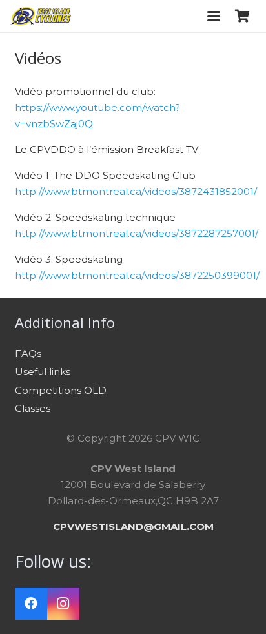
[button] (214, 16)
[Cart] (242, 16)
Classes (32, 408)
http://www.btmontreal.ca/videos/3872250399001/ (137, 275)
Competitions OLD (61, 390)
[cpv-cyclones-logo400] (41, 16)
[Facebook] (31, 604)
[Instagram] (63, 604)
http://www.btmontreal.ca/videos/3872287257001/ (136, 233)
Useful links (42, 371)
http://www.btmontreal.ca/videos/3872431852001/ (136, 191)
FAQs (28, 353)
